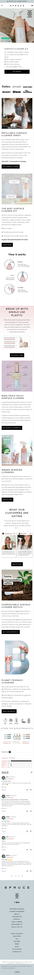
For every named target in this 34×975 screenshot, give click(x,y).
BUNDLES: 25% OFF (18, 1)
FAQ (17, 939)
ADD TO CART (7, 499)
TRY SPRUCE (17, 71)
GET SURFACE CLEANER (10, 166)
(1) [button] (8, 764)
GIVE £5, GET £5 (17, 927)
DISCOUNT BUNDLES (17, 909)
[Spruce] (17, 5)
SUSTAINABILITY (17, 924)
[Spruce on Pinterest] (15, 902)
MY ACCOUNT (17, 949)
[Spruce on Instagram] (16, 902)
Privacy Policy (24, 962)
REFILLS (17, 914)
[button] (5, 787)
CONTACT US (17, 951)
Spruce (7, 962)
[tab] (5, 772)
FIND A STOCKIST (17, 933)
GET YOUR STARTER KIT (11, 632)
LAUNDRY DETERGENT (17, 911)
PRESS (17, 944)
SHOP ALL (17, 919)
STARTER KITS (17, 916)
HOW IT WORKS (17, 922)
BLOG (17, 946)
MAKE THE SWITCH (9, 711)
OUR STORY (17, 936)
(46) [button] (9, 761)
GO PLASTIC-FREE (17, 355)
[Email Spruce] (18, 902)
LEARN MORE (7, 245)
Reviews (17, 941)
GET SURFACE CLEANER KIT (12, 428)
